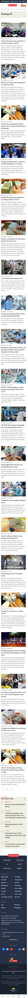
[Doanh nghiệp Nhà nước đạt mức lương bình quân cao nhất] (13, 453)
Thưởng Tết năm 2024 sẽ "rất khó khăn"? (12, 612)
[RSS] (23, 949)
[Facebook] (3, 949)
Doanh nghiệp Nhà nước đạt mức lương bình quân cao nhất (12, 466)
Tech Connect (7, 868)
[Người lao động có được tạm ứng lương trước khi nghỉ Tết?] (13, 524)
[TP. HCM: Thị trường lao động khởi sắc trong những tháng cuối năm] (13, 414)
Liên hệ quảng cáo (13, 939)
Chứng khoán (5, 1)
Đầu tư (12, 9)
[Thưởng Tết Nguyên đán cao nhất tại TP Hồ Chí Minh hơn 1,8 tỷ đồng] (13, 150)
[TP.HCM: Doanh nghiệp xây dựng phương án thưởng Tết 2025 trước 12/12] (13, 376)
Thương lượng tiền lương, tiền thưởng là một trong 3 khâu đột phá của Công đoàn (13, 653)
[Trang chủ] (2, 9)
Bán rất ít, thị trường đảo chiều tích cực (15, 805)
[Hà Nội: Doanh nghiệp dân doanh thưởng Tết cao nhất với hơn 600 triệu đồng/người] (13, 112)
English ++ (20, 868)
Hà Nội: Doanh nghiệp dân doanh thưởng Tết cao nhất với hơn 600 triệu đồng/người (13, 126)
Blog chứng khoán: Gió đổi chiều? (14, 825)
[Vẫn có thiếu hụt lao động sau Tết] (13, 267)
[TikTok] (15, 949)
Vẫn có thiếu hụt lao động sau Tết (12, 278)
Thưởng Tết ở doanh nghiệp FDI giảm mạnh (13, 501)
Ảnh (2, 904)
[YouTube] (11, 949)
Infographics (17, 907)
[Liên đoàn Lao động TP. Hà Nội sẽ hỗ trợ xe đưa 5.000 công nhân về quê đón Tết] (13, 681)
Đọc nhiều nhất (7, 799)
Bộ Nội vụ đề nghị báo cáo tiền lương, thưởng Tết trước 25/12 (13, 240)
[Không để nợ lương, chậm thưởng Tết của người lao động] (13, 71)
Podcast (3, 907)
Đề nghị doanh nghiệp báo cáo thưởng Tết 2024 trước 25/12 (13, 729)
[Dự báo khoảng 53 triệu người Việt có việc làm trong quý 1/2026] (13, 29)
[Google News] (7, 949)
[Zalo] (19, 949)
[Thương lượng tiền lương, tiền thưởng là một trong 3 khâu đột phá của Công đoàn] (13, 639)
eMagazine (17, 904)
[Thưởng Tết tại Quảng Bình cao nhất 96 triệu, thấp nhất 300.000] (13, 302)
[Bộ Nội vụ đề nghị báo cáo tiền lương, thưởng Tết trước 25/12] (13, 227)
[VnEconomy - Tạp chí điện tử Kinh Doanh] (13, 855)
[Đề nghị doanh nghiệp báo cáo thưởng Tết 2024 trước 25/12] (13, 717)
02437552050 (6, 936)
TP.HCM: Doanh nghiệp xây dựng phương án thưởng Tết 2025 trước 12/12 (12, 389)
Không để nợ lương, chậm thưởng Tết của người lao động (13, 84)
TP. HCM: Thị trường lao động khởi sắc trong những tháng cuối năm (12, 426)
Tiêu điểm (6, 9)
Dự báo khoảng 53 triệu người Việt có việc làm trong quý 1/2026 (13, 42)
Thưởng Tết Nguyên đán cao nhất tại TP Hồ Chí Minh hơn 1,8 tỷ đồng (13, 163)
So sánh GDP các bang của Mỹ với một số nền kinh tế (15, 845)
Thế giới (6, 841)
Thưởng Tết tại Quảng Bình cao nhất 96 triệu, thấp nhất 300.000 (13, 315)
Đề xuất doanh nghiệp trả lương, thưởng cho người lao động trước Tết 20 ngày (13, 770)
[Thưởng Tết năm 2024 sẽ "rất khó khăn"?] (13, 600)
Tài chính (18, 9)
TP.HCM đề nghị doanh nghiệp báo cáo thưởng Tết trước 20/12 (12, 198)
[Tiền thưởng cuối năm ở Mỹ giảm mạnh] (13, 562)
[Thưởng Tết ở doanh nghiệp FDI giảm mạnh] (13, 489)
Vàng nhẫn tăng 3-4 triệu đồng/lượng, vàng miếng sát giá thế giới (15, 835)
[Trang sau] (11, 789)
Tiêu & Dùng (14, 1)
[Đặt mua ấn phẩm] (23, 5)
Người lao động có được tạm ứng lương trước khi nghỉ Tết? (11, 537)
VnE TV (24, 1)
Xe (20, 1)
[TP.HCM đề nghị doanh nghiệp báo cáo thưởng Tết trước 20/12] (13, 186)
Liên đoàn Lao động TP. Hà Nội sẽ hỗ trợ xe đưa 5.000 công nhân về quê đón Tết (13, 694)
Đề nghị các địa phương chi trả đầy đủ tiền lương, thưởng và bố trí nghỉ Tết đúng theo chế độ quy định (13, 350)
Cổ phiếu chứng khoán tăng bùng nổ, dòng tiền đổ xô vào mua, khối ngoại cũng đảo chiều (15, 815)
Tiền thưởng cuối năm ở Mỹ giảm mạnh (11, 575)
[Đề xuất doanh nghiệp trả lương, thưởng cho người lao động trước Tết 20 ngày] (13, 756)
